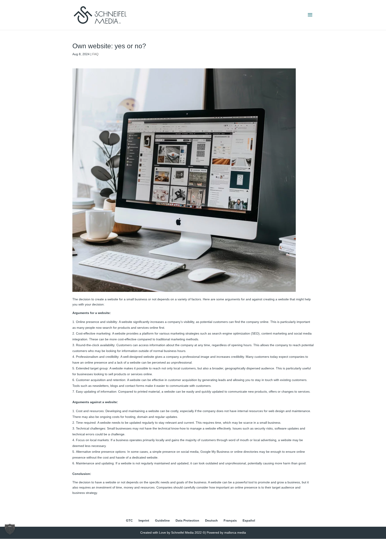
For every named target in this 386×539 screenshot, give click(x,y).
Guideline (162, 520)
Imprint (143, 520)
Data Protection (187, 520)
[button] (10, 529)
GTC (129, 520)
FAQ (95, 54)
